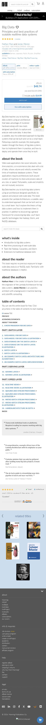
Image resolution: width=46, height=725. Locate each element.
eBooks (4, 614)
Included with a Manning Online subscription (17, 49)
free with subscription (23, 107)
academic (5, 641)
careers (4, 645)
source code (6, 696)
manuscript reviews (9, 648)
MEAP (19, 10)
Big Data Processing (31, 58)
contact (4, 674)
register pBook (7, 662)
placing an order (7, 665)
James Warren (24, 43)
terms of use (6, 692)
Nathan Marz (7, 43)
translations (6, 699)
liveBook (27, 10)
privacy (4, 689)
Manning (5, 600)
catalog (9, 10)
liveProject (5, 609)
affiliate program (8, 650)
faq (3, 672)
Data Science (12, 58)
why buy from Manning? (10, 670)
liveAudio (5, 612)
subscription (36, 10)
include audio (33, 95)
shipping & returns (8, 667)
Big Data (20, 58)
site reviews (8, 631)
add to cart (23, 100)
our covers (5, 619)
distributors (6, 643)
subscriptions (6, 616)
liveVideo (5, 607)
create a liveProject (9, 638)
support (4, 677)
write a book (6, 636)
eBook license (7, 694)
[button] (2, 16)
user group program (9, 633)
